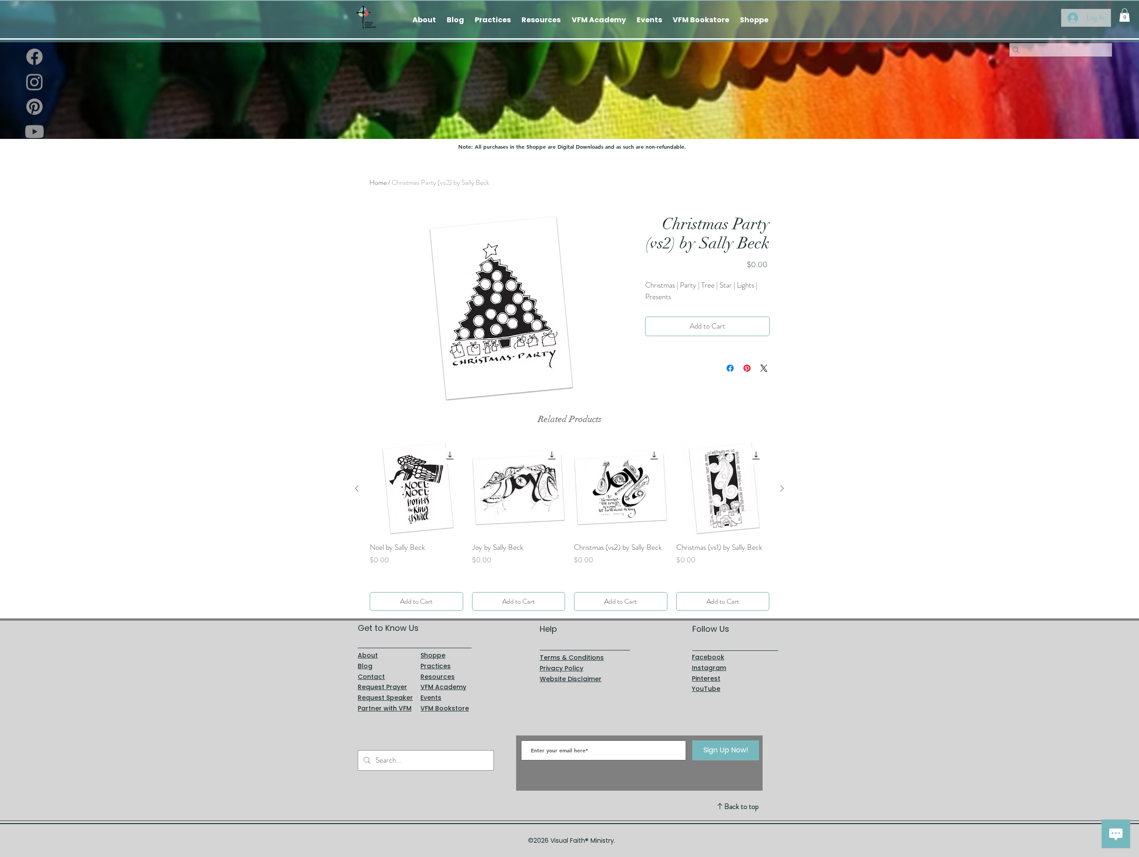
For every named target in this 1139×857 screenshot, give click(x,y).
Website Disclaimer (571, 678)
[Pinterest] (34, 107)
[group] (569, 526)
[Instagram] (34, 82)
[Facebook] (34, 57)
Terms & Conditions (572, 657)
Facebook (708, 657)
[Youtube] (34, 131)
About (368, 655)
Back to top (741, 806)
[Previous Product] (356, 488)
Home (378, 182)
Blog (365, 666)
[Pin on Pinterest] (747, 368)
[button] (1124, 15)
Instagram (709, 667)
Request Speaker (385, 697)
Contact (371, 676)
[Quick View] (416, 489)
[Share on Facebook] (730, 368)
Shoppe (432, 655)
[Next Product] (782, 488)
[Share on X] (764, 368)
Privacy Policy (561, 668)
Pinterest (706, 678)
